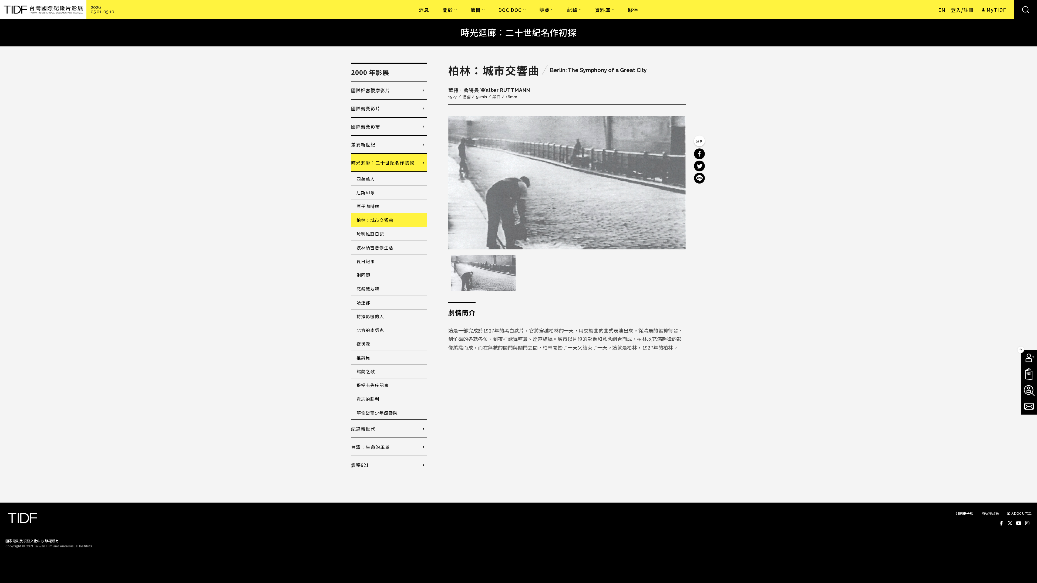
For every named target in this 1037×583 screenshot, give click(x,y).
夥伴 (633, 9)
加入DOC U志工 (1019, 513)
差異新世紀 (363, 144)
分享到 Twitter (699, 166)
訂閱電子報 (964, 513)
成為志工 (1029, 390)
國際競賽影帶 (365, 126)
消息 (424, 9)
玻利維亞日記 (370, 234)
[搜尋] (1025, 9)
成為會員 (1029, 358)
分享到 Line (699, 178)
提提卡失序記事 (372, 385)
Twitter (1010, 523)
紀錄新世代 (363, 428)
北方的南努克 (370, 330)
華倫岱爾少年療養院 (377, 412)
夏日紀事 (365, 261)
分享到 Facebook (699, 153)
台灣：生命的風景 (370, 446)
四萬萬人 (365, 178)
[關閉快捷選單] (1021, 350)
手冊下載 (1029, 374)
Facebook (1001, 523)
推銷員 (363, 357)
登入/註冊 (962, 9)
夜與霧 (363, 344)
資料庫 (602, 9)
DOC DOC (510, 9)
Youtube (1018, 523)
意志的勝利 (367, 399)
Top (1026, 545)
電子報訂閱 (1029, 406)
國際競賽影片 (365, 108)
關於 (448, 9)
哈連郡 (363, 302)
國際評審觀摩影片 (370, 90)
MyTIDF (996, 9)
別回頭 (363, 275)
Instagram (1027, 523)
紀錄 (572, 9)
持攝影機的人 (370, 316)
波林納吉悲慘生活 (374, 247)
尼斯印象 (365, 192)
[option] (567, 182)
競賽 (544, 9)
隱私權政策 (990, 513)
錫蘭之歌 (365, 371)
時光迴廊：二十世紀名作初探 (382, 162)
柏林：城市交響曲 (374, 220)
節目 (475, 9)
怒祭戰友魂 (367, 289)
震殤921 (360, 465)
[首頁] (43, 10)
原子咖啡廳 (367, 206)
